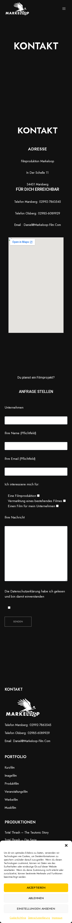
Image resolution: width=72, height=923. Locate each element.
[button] (66, 845)
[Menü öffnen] (63, 8)
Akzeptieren (36, 888)
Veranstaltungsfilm (16, 791)
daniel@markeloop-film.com (31, 741)
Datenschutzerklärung (39, 918)
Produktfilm (12, 783)
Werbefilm (11, 799)
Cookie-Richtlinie (18, 918)
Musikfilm (10, 807)
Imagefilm (11, 775)
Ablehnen (36, 898)
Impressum (57, 918)
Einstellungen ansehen (36, 909)
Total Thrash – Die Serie (21, 840)
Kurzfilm (10, 767)
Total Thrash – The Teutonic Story (27, 832)
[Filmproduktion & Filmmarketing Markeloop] (17, 8)
